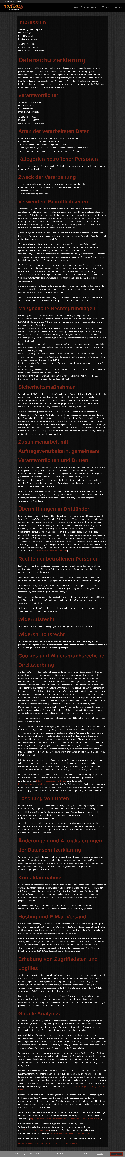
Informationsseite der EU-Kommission (50, 550)
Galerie (95, 7)
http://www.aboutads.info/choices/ (51, 781)
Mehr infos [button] (100, 1154)
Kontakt (117, 7)
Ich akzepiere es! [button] (116, 1154)
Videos (106, 7)
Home (75, 7)
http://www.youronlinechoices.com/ (33, 784)
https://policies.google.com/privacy (34, 1130)
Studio (85, 7)
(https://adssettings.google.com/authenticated (70, 1133)
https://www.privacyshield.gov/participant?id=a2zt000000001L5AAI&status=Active (65, 1118)
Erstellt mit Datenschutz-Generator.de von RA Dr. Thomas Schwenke (48, 1143)
